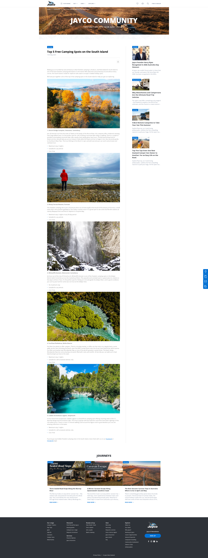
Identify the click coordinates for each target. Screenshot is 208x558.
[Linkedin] (157, 541)
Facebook (109, 439)
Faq (107, 539)
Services (69, 536)
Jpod (48, 530)
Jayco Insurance (110, 535)
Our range (50, 523)
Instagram (50, 441)
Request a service (110, 530)
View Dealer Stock (91, 525)
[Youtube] (154, 541)
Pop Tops (49, 527)
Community (57, 9)
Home (49, 9)
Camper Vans (50, 537)
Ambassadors (129, 547)
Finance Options (71, 538)
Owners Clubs (129, 544)
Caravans (49, 535)
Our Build (127, 527)
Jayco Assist (109, 537)
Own (107, 523)
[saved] (137, 3)
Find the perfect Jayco (73, 525)
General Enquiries (130, 537)
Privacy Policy (97, 555)
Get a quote (89, 530)
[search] (148, 3)
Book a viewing (90, 532)
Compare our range (72, 530)
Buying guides (71, 527)
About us (127, 525)
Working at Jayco (129, 532)
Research (70, 523)
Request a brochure (72, 532)
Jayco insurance (71, 540)
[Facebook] (148, 541)
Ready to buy (90, 523)
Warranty (108, 525)
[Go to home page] (153, 525)
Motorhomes (50, 539)
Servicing (108, 527)
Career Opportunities (131, 535)
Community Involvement (132, 542)
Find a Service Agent (111, 532)
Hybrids (49, 532)
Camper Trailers (51, 525)
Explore (127, 523)
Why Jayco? (128, 530)
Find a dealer (89, 527)
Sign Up (153, 536)
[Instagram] (151, 541)
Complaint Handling (130, 539)
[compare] (142, 3)
